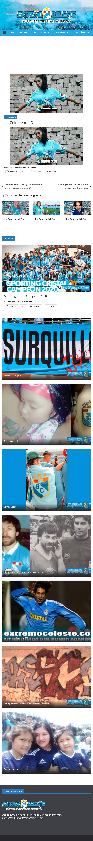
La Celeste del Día (14, 219)
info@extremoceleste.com (28, 817)
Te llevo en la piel (11, 441)
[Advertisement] (46, 54)
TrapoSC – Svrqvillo (12, 375)
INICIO (12, 32)
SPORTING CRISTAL (38, 32)
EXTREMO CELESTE (60, 32)
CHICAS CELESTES (10, 117)
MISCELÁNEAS (80, 32)
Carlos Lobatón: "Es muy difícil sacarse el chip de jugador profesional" (23, 186)
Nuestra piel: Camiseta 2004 (16, 638)
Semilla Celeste (11, 507)
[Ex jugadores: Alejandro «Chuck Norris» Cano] (46, 546)
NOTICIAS (23, 32)
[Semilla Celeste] (46, 480)
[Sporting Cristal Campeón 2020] (46, 268)
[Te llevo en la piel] (46, 415)
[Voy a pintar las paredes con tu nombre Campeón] (46, 677)
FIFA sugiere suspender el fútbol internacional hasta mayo (73, 186)
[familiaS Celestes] (46, 743)
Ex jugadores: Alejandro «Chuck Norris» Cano (24, 572)
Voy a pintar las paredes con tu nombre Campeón (26, 703)
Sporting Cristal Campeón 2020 (25, 296)
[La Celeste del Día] (15, 202)
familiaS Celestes (11, 769)
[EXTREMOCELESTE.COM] (24, 797)
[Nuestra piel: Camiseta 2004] (46, 611)
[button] (47, 32)
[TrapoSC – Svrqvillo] (46, 349)
